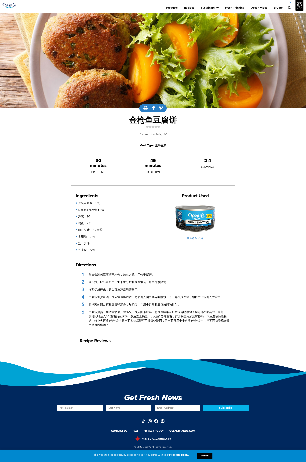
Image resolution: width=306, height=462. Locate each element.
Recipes (189, 7)
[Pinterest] (163, 421)
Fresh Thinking (234, 7)
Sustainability (210, 7)
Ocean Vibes (259, 7)
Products (172, 7)
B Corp (278, 7)
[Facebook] (156, 421)
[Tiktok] (144, 421)
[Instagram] (150, 421)
